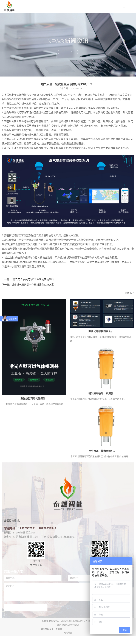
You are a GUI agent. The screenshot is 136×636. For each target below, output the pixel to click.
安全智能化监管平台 (57, 147)
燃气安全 (29, 94)
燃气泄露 (95, 262)
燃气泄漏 (34, 139)
